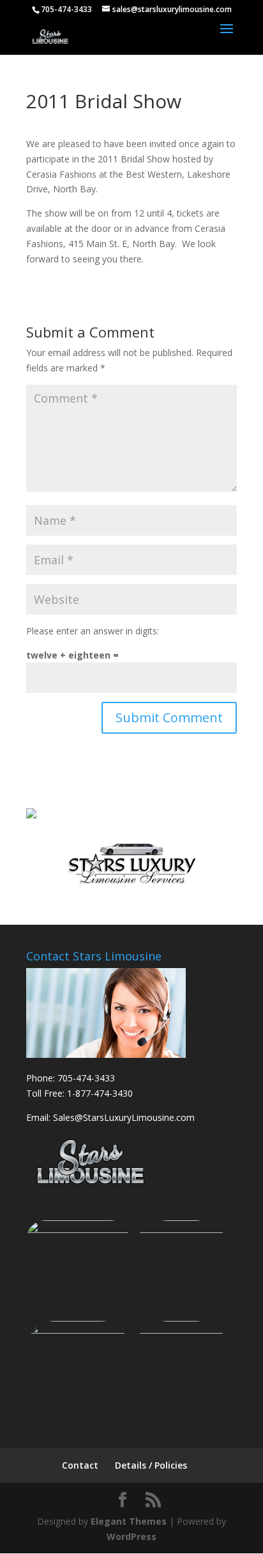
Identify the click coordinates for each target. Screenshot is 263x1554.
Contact (80, 1465)
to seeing (80, 259)
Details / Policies (151, 1465)
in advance (147, 228)
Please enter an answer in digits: (92, 631)
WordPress (131, 1536)
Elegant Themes (129, 1521)
